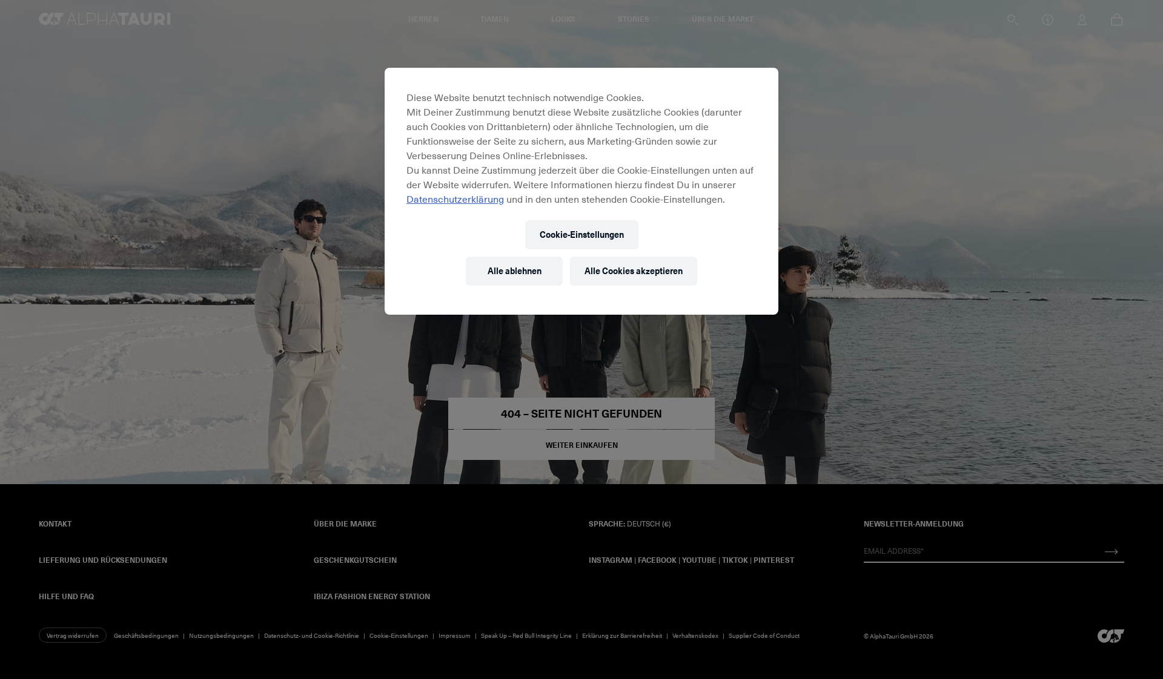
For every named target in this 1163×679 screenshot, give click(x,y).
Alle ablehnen (515, 270)
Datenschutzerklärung (455, 198)
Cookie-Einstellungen (582, 234)
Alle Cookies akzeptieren (634, 270)
